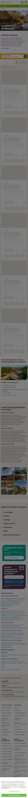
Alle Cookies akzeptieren (14, 795)
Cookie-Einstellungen (14, 791)
